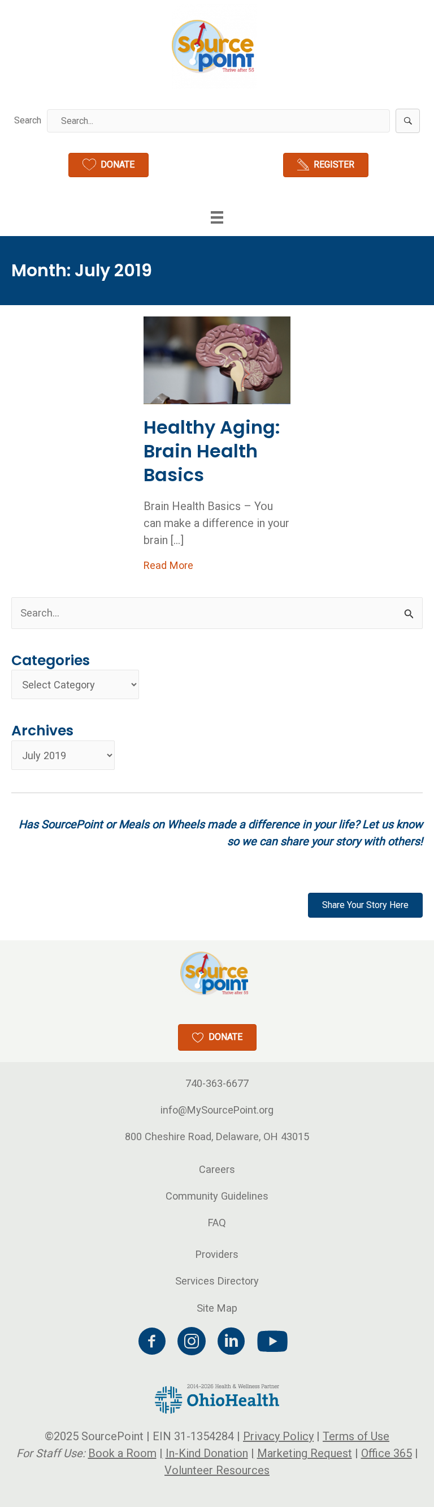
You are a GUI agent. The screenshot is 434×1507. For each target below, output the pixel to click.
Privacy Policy (278, 1436)
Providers (217, 1254)
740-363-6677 (217, 1083)
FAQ (217, 1222)
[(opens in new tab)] (217, 1398)
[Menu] (217, 217)
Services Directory (217, 1281)
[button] (408, 121)
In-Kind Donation (207, 1453)
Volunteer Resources (217, 1470)
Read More (168, 565)
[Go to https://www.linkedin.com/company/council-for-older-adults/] (231, 1343)
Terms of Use (356, 1436)
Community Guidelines (217, 1196)
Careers (217, 1169)
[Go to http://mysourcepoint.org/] (214, 46)
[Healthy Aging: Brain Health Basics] (217, 360)
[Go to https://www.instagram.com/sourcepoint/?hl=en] (191, 1343)
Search (27, 120)
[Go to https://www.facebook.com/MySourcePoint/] (152, 1343)
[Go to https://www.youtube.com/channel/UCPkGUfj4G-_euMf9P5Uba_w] (271, 1342)
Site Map (217, 1308)
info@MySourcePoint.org (217, 1110)
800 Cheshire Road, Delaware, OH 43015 (217, 1136)
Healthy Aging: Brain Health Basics (212, 450)
